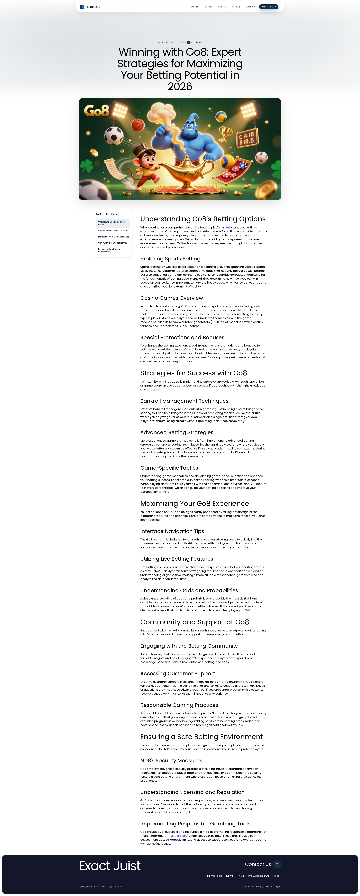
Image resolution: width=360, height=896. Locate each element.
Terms (269, 886)
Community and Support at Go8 (112, 243)
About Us (249, 886)
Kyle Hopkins (196, 42)
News (229, 876)
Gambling (163, 42)
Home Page (214, 876)
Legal (277, 886)
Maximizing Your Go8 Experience (113, 237)
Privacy (259, 886)
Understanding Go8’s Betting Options (111, 223)
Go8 (227, 227)
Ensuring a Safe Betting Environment (109, 250)
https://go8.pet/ (177, 835)
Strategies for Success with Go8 (113, 230)
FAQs (241, 876)
